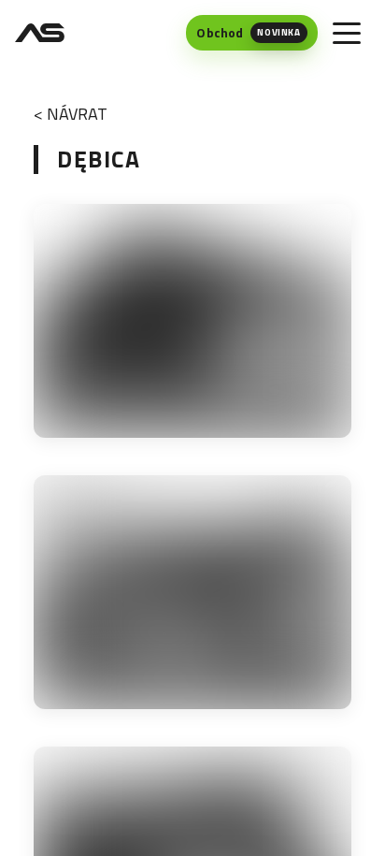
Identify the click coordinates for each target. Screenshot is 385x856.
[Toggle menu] (347, 33)
